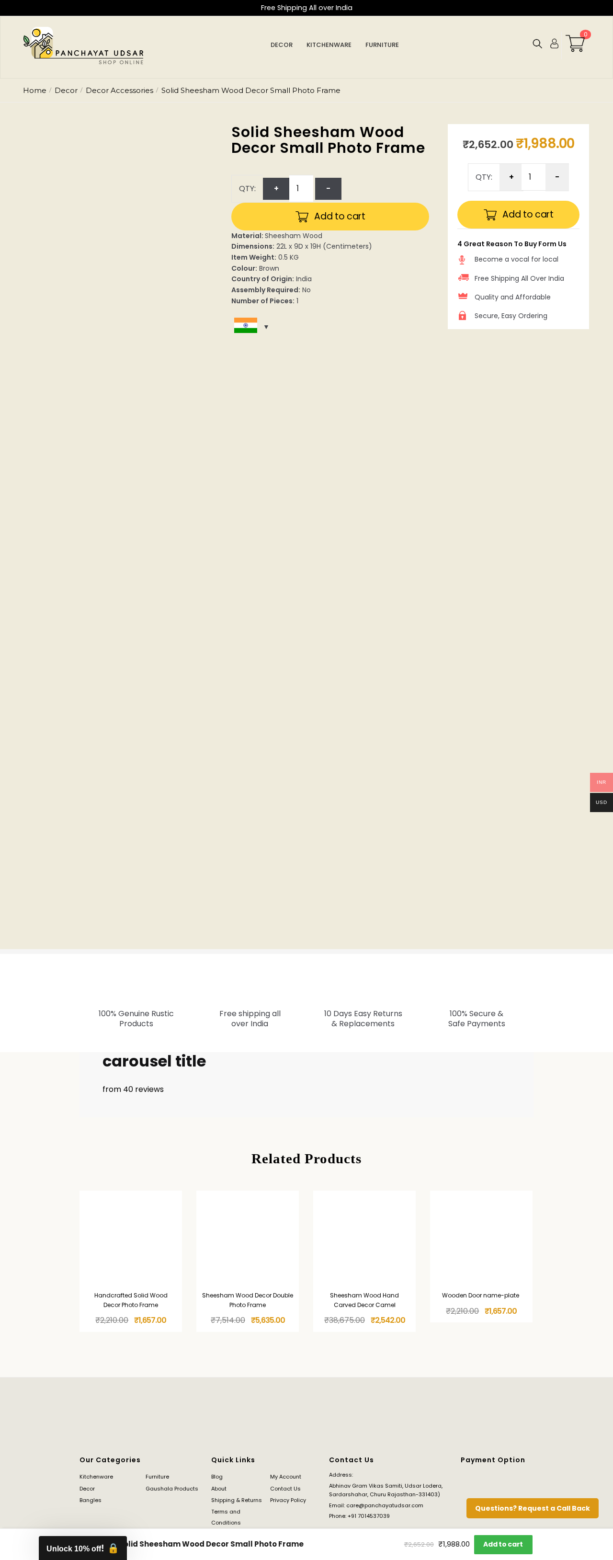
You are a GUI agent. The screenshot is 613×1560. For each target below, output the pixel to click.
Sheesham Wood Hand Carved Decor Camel (364, 1299)
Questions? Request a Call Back (532, 1508)
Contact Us (285, 1488)
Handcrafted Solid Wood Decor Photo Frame (131, 1299)
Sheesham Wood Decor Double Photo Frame (247, 1299)
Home (34, 90)
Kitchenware (96, 1476)
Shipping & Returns (236, 1500)
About (219, 1488)
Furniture (157, 1476)
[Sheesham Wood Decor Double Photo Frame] (247, 1238)
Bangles (90, 1500)
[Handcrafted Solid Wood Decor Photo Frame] (130, 1238)
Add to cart (339, 216)
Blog (217, 1476)
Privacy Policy (288, 1500)
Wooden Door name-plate (481, 1295)
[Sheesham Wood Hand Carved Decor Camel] (364, 1238)
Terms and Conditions (226, 1517)
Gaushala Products (172, 1488)
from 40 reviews (133, 1089)
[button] (83, 1548)
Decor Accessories (119, 90)
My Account (285, 1476)
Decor (66, 90)
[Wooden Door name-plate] (481, 1238)
